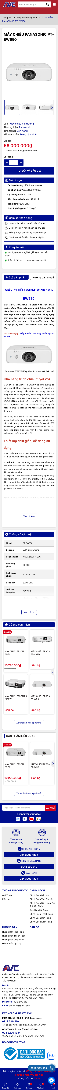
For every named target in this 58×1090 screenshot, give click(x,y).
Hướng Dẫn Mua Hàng (13, 932)
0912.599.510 (10, 1021)
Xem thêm (29, 516)
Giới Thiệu (7, 895)
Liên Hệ (6, 899)
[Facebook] (24, 818)
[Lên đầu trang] (52, 1044)
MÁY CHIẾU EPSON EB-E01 (14, 653)
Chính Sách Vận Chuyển (41, 899)
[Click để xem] (29, 72)
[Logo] (9, 4)
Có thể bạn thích (19, 624)
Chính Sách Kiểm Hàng (41, 921)
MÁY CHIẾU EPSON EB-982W (40, 653)
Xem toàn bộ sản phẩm (27, 722)
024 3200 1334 (29, 854)
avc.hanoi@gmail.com (19, 1005)
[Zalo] (18, 818)
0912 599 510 (29, 866)
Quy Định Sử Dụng (39, 910)
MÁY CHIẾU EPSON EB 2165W (15, 697)
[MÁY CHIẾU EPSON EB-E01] (15, 639)
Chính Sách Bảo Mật (39, 895)
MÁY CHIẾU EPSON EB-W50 (40, 697)
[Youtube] (31, 818)
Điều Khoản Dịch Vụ (11, 943)
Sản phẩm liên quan (20, 736)
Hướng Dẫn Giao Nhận (13, 939)
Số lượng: (9, 156)
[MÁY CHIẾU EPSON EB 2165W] (15, 684)
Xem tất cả (29, 612)
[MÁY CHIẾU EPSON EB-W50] (42, 684)
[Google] (38, 818)
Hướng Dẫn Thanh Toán (13, 935)
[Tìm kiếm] (47, 4)
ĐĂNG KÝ (50, 807)
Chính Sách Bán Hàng (40, 918)
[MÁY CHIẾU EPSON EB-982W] (42, 639)
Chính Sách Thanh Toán (41, 914)
